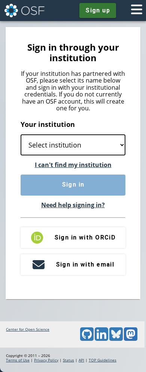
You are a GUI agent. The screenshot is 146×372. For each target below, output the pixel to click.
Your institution (48, 124)
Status (68, 360)
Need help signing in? (73, 205)
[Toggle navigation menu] (136, 10)
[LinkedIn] (101, 339)
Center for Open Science (27, 329)
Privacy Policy (46, 360)
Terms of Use (18, 360)
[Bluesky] (116, 339)
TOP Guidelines (102, 360)
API (81, 360)
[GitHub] (87, 339)
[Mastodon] (130, 339)
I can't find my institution (73, 165)
